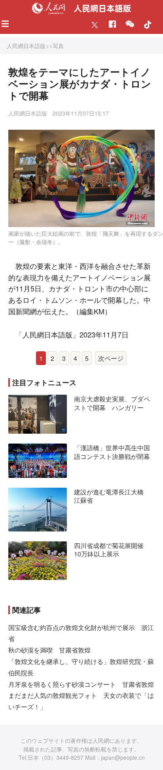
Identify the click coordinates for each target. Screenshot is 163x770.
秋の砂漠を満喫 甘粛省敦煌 (49, 649)
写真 (58, 46)
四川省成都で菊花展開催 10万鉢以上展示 (112, 550)
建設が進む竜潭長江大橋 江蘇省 (112, 496)
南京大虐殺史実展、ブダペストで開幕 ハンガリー (112, 403)
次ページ (110, 358)
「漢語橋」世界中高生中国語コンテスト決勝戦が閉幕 (112, 452)
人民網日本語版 (26, 46)
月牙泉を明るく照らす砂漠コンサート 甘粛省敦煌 (81, 684)
